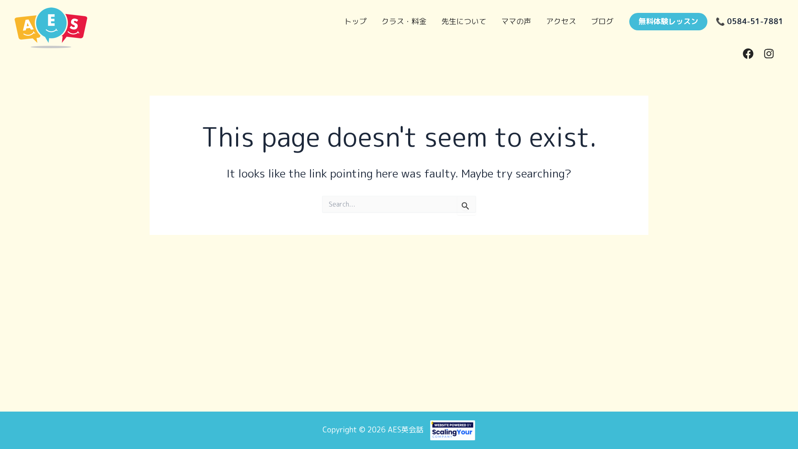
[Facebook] (748, 53)
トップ (355, 21)
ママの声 (516, 21)
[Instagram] (769, 53)
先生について (463, 21)
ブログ (602, 21)
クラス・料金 (404, 21)
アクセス (561, 21)
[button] (668, 21)
